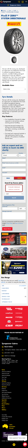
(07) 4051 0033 (9, 353)
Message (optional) (7, 211)
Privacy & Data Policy (10, 441)
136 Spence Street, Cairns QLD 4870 (15, 350)
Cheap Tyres (5, 420)
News (3, 408)
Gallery (4, 409)
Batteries (4, 388)
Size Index (4, 415)
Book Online (5, 404)
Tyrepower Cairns (15, 5)
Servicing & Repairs (6, 392)
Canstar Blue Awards (7, 416)
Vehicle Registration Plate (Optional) (8, 205)
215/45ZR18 (22, 285)
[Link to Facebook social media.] (14, 444)
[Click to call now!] (19, 2)
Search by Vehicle (6, 371)
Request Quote (7, 228)
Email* (4, 168)
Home (4, 10)
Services (4, 387)
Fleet (3, 406)
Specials (4, 400)
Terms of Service (19, 223)
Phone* (10, 163)
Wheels (4, 381)
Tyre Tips (4, 379)
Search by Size (5, 373)
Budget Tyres (5, 418)
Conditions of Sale (19, 441)
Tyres (3, 370)
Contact (4, 402)
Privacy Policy (9, 223)
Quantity (21, 153)
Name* (4, 158)
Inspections (4, 390)
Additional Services (6, 398)
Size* (3, 153)
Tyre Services (5, 394)
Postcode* (4, 172)
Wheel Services (5, 396)
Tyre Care (4, 377)
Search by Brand (6, 375)
